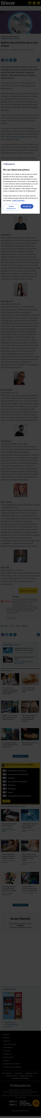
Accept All (27, 206)
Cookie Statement (18, 200)
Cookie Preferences (11, 207)
